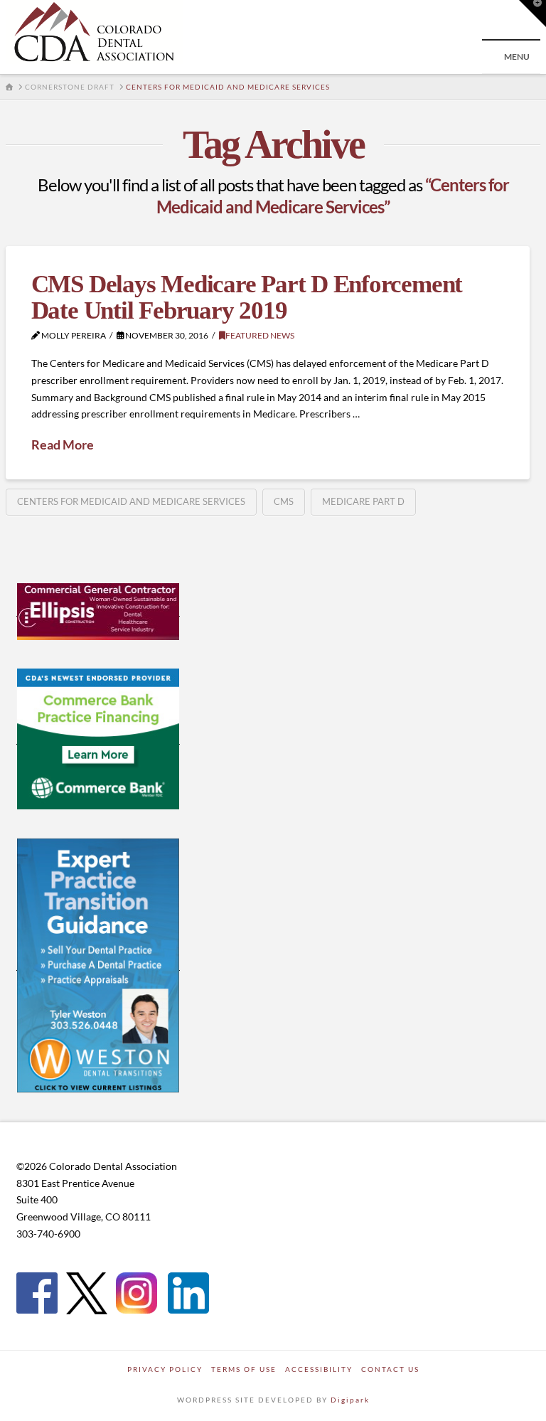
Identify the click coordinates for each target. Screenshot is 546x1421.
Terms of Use (244, 1369)
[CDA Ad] (98, 610)
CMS (284, 501)
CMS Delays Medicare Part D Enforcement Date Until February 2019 (246, 297)
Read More (62, 444)
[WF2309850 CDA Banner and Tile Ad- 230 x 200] (98, 738)
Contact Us (390, 1369)
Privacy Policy (165, 1369)
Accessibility (319, 1369)
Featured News (259, 335)
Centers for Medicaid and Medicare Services (131, 501)
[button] (532, 13)
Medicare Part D (363, 501)
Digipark (350, 1399)
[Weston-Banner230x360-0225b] (98, 964)
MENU (517, 56)
